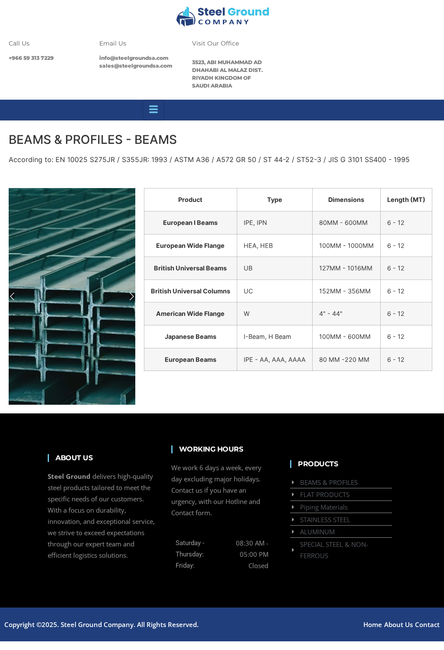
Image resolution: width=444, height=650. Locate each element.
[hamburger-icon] (153, 110)
